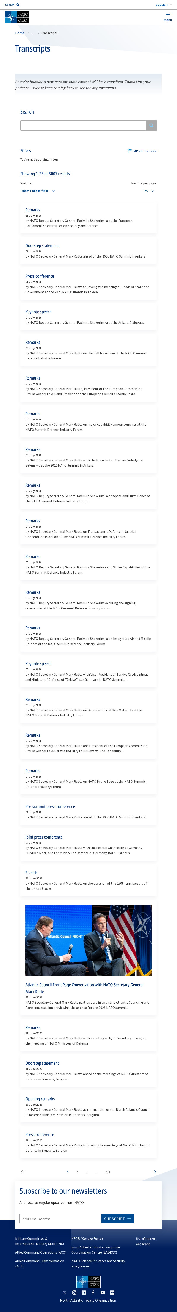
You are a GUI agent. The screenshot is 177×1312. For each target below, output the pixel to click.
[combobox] (164, 4)
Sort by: (26, 183)
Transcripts (32, 48)
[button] (164, 4)
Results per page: (144, 183)
